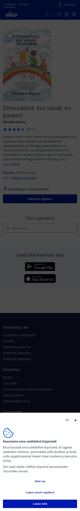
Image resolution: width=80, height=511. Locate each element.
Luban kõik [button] (40, 503)
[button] (69, 420)
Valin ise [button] (40, 481)
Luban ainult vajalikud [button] (40, 492)
